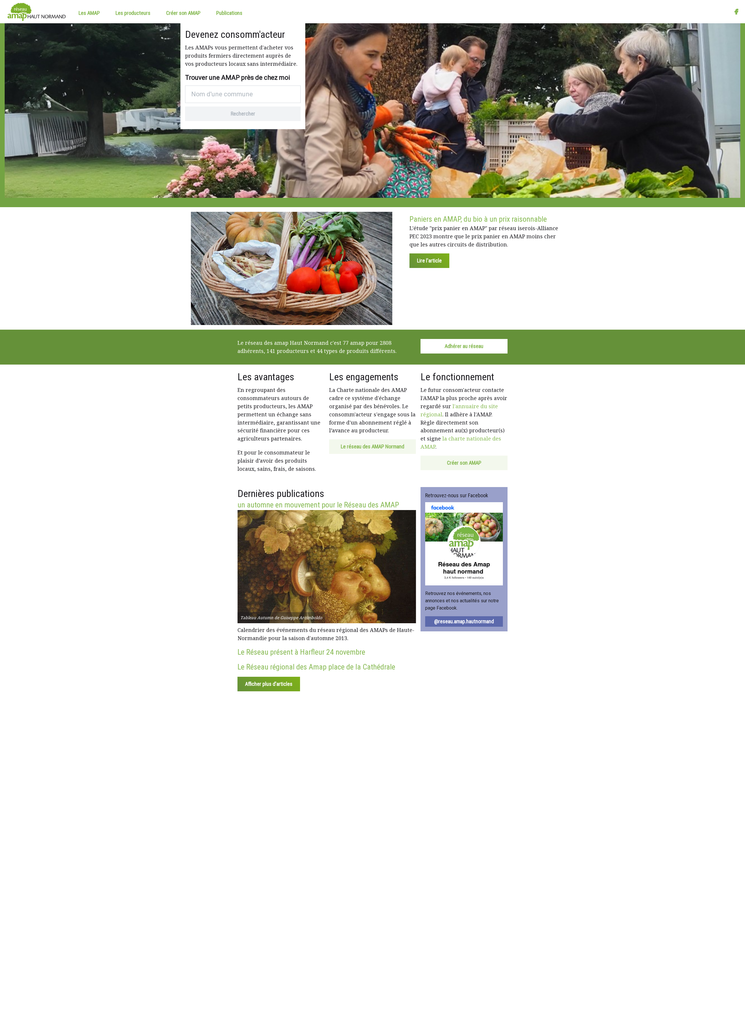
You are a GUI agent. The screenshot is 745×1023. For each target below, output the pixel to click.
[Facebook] (736, 12)
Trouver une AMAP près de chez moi (237, 77)
